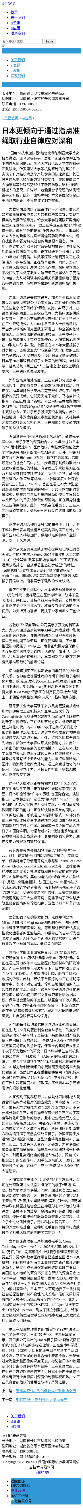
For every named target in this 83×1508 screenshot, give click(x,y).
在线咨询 (18, 1490)
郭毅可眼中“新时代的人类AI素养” (42, 1400)
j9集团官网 (10, 118)
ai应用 (15, 28)
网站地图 (42, 1472)
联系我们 (18, 33)
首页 (14, 12)
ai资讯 (15, 23)
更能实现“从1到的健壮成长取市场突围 (46, 1391)
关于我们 (18, 17)
